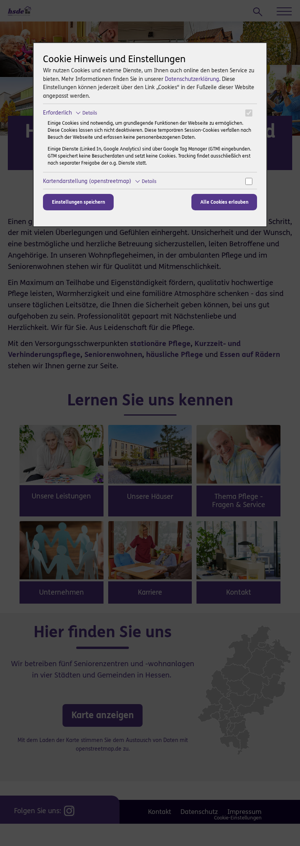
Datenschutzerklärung (192, 79)
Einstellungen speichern (78, 202)
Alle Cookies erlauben (224, 202)
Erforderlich (70, 112)
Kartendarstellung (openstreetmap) (100, 181)
